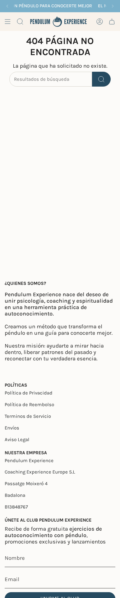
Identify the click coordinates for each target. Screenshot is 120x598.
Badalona (15, 495)
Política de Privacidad (28, 393)
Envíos (12, 428)
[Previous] (7, 6)
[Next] (112, 6)
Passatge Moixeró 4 (26, 483)
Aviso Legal (17, 439)
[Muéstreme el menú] (7, 21)
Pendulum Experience (29, 460)
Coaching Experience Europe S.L (40, 472)
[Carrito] (112, 21)
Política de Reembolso (29, 404)
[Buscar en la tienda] (101, 79)
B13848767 (16, 507)
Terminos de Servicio (28, 416)
